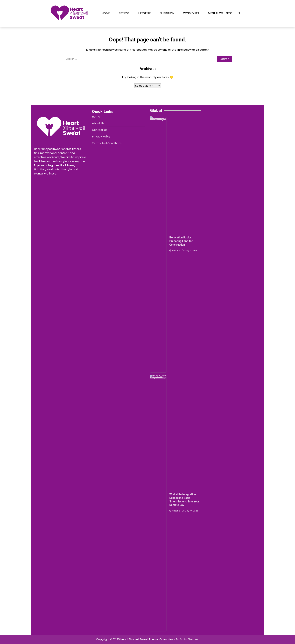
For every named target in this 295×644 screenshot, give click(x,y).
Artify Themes (188, 639)
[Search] (239, 13)
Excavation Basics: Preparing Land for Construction (181, 241)
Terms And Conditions (107, 143)
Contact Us (99, 130)
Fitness (124, 13)
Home (106, 13)
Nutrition (167, 13)
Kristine (176, 250)
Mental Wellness (220, 13)
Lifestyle (144, 13)
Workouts (191, 13)
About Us (98, 123)
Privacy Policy (101, 136)
